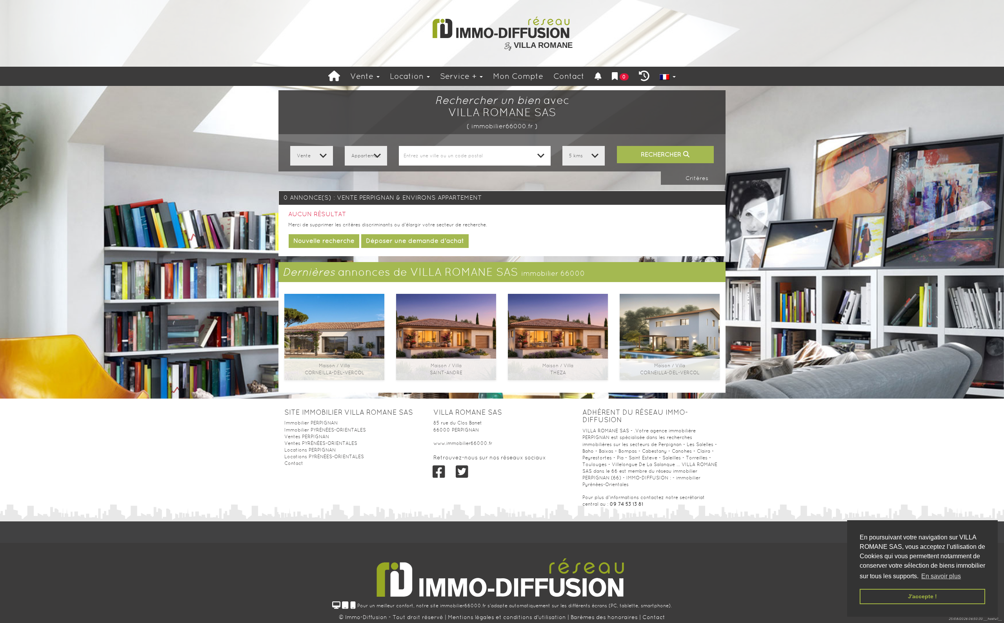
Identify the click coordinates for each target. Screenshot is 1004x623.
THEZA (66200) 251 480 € (558, 327)
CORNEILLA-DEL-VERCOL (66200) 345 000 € (670, 330)
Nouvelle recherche (324, 240)
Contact (568, 76)
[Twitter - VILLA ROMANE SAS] (461, 472)
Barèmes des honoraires (604, 617)
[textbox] (474, 156)
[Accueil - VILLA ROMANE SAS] (502, 28)
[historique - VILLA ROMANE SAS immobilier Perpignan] (644, 76)
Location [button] (408, 76)
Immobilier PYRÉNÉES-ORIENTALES (325, 430)
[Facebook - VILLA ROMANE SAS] (438, 472)
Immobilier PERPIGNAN (311, 423)
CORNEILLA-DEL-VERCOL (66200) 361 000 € (334, 330)
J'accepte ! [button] (922, 596)
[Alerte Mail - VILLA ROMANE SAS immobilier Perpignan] (598, 76)
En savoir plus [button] (941, 576)
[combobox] (474, 156)
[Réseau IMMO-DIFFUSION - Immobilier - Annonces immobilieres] (502, 575)
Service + (459, 76)
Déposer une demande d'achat (415, 240)
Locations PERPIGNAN (310, 450)
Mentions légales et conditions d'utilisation (507, 617)
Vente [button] (363, 76)
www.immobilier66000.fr (462, 443)
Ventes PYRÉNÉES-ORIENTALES (320, 443)
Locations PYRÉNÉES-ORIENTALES (324, 456)
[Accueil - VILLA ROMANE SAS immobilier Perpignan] (334, 76)
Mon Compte (518, 76)
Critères (696, 178)
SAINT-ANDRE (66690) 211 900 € (446, 327)
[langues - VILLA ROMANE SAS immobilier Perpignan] (668, 76)
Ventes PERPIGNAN (306, 436)
